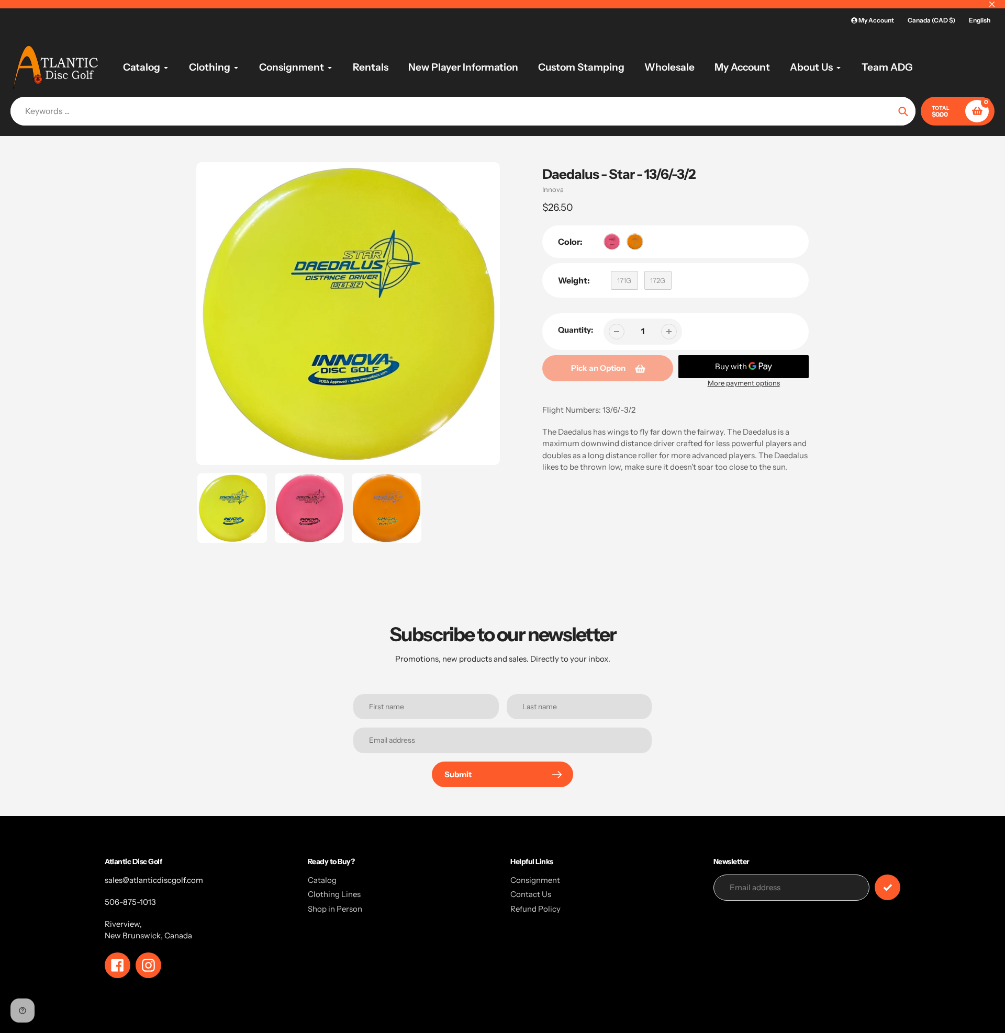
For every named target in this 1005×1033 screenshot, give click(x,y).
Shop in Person (335, 909)
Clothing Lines (334, 894)
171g (624, 280)
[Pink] (612, 241)
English (979, 20)
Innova (553, 189)
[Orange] (635, 241)
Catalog (322, 880)
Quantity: (575, 330)
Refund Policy (535, 909)
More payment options (744, 383)
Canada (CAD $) (931, 20)
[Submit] (887, 887)
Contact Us (530, 894)
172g (657, 280)
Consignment (535, 880)
